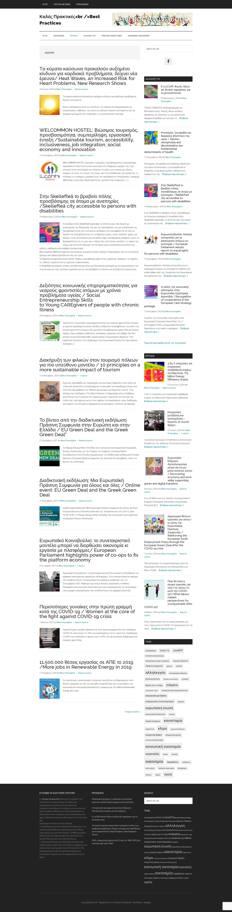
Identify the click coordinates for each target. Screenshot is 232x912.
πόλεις (148, 775)
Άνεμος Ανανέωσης (50, 799)
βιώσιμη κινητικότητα (171, 679)
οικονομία (154, 761)
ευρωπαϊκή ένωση (159, 708)
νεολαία (174, 754)
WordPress (137, 902)
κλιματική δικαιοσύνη (178, 729)
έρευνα (169, 666)
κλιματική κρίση (173, 735)
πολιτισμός (150, 768)
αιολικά (179, 666)
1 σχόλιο (83, 376)
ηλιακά (171, 714)
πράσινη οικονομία (166, 768)
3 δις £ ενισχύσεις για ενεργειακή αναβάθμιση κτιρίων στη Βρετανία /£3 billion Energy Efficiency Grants (180, 371)
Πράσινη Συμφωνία (154, 666)
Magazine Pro (105, 902)
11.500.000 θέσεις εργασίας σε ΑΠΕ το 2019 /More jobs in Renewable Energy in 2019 (86, 664)
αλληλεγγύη (155, 672)
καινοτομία (173, 720)
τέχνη (157, 775)
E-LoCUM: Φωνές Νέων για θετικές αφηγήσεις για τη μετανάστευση (175, 90)
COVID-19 (164, 650)
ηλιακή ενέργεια (153, 721)
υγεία (168, 774)
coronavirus (151, 650)
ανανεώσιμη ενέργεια (178, 673)
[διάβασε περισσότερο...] (174, 174)
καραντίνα (150, 729)
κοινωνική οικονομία (163, 746)
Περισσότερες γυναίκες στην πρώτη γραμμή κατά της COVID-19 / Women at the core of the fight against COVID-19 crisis (87, 611)
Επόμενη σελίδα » (132, 712)
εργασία (181, 702)
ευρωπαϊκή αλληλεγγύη (155, 714)
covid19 (178, 650)
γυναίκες (185, 679)
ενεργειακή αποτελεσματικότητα (175, 690)
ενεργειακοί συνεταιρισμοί (160, 701)
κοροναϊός (152, 754)
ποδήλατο (186, 762)
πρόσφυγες (182, 768)
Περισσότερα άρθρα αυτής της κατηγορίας (165, 343)
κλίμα (162, 728)
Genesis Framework (122, 902)
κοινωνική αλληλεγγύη (154, 740)
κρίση (165, 754)
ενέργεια (172, 685)
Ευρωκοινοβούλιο (180, 661)
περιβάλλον (172, 762)
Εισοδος (147, 902)
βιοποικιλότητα (153, 679)
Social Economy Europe (155, 656)
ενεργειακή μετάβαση (156, 695)
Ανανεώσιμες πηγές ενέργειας (157, 661)
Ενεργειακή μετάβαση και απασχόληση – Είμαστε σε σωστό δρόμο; (178, 419)
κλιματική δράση (154, 735)
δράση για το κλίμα (154, 685)
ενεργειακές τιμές (152, 690)
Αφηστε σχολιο (81, 89)
